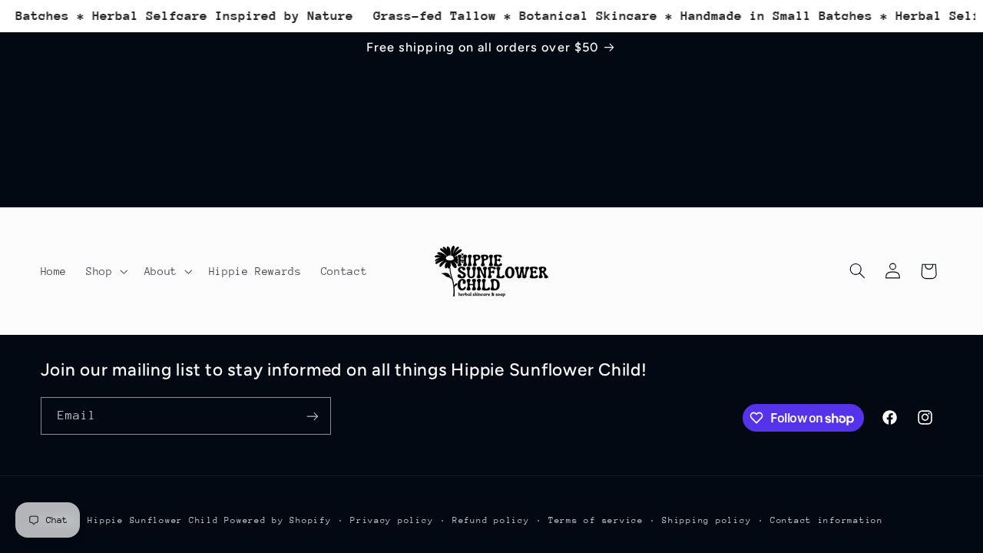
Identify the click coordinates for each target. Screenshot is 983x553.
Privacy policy (391, 520)
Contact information (826, 520)
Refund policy (491, 520)
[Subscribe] (311, 416)
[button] (105, 271)
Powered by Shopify (277, 520)
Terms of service (596, 520)
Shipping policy (706, 520)
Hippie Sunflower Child (156, 520)
